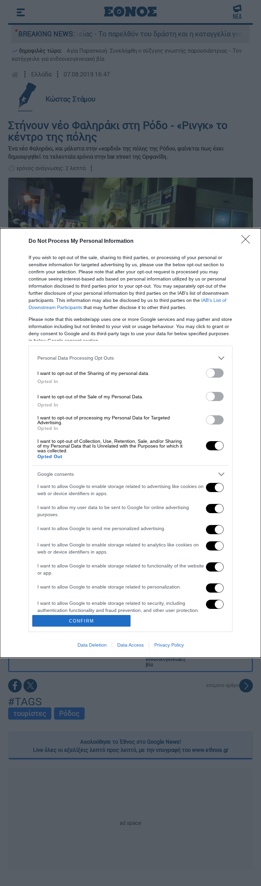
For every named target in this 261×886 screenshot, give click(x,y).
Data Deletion (92, 645)
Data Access (130, 645)
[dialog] (130, 443)
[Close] (247, 241)
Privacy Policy (169, 645)
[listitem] (130, 358)
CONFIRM (81, 620)
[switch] (215, 373)
